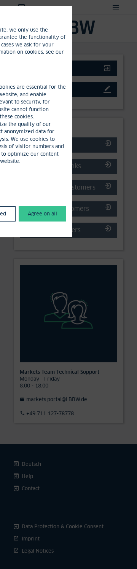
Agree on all (42, 213)
